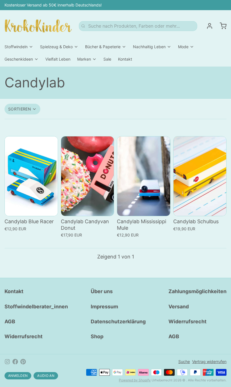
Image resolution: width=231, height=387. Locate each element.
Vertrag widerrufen (209, 361)
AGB (10, 321)
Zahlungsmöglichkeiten (197, 291)
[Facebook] (15, 361)
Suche (184, 361)
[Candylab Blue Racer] (31, 176)
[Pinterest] (23, 361)
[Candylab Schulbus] (200, 176)
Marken (84, 59)
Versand (178, 306)
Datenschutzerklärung (118, 321)
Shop (97, 336)
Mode (183, 46)
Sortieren (19, 109)
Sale (107, 59)
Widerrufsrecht (24, 336)
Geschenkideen (19, 59)
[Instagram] (7, 361)
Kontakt (125, 59)
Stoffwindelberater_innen (36, 306)
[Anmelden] (207, 26)
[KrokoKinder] (38, 26)
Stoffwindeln (16, 46)
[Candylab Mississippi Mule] (143, 176)
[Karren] (220, 26)
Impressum (104, 306)
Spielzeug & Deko (56, 46)
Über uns (102, 291)
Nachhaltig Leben (149, 46)
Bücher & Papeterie (103, 46)
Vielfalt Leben (57, 59)
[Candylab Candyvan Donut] (87, 176)
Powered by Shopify (135, 380)
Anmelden (18, 375)
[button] (31, 211)
